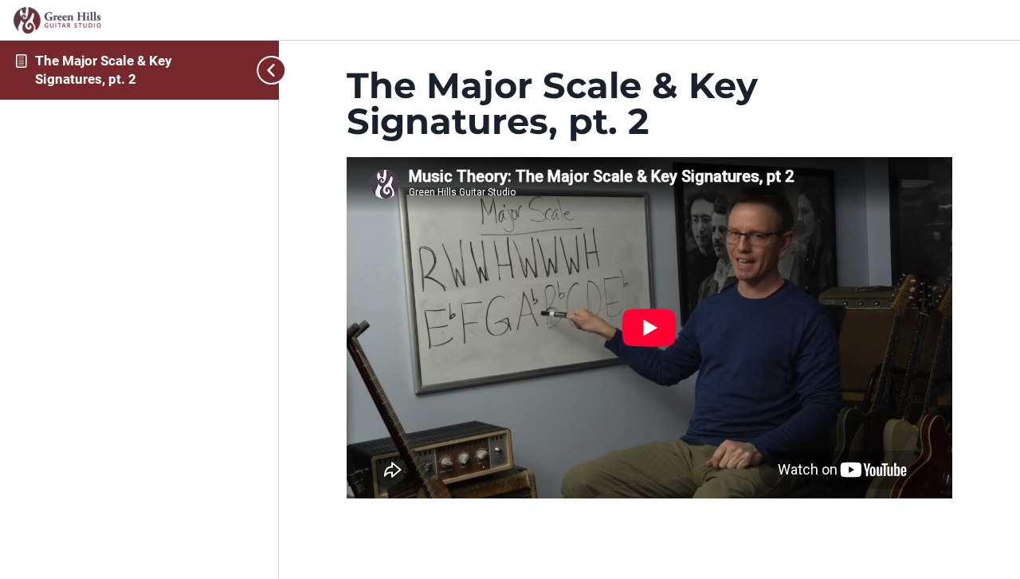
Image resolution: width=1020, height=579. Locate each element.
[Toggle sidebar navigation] (267, 70)
